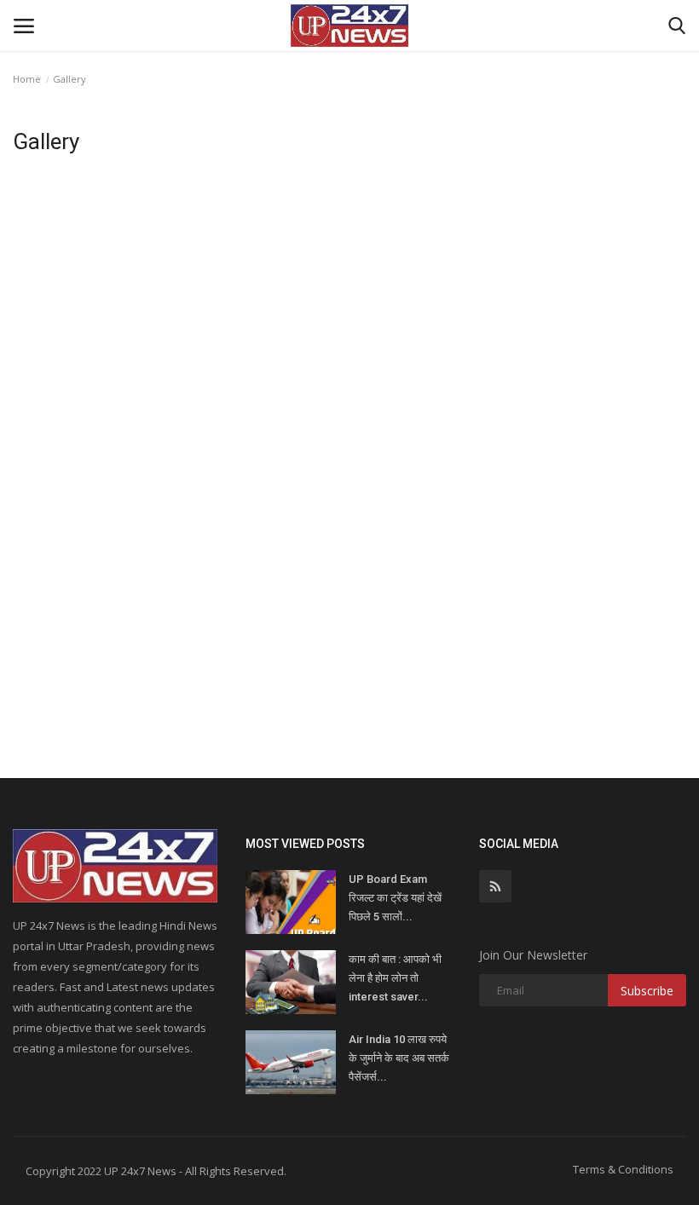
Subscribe (647, 991)
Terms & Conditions (623, 1169)
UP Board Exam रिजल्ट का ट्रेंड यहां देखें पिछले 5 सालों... (395, 898)
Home (27, 78)
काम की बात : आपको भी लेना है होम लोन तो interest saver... (395, 978)
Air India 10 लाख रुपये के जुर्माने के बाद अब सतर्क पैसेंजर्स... (399, 1058)
